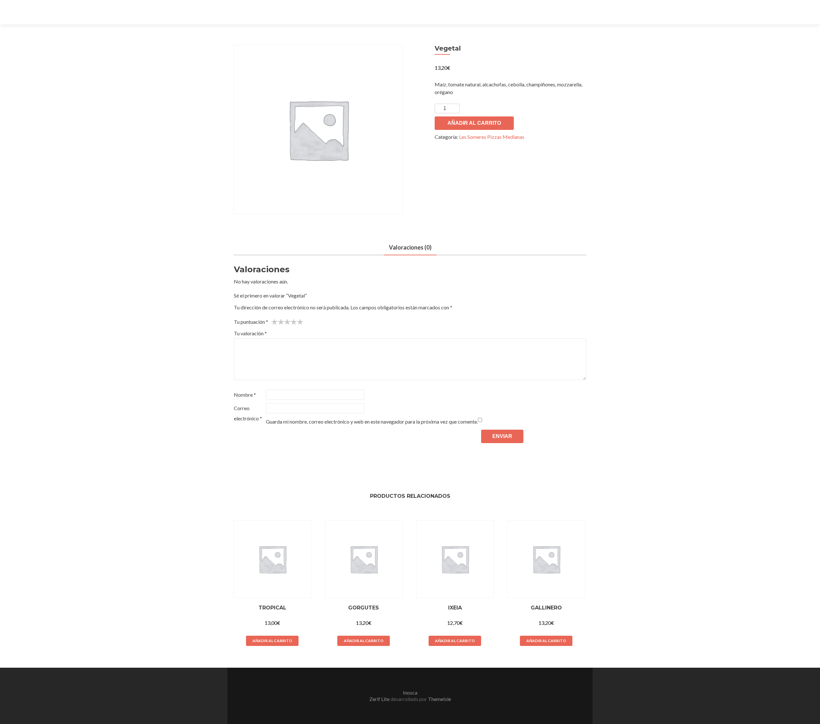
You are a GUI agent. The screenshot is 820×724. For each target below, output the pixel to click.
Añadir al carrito (474, 123)
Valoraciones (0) (410, 247)
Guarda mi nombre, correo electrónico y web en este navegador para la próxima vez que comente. (372, 421)
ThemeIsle (439, 699)
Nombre (245, 395)
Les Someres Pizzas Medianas (491, 137)
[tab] (410, 247)
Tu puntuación (251, 322)
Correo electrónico (248, 413)
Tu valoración (250, 333)
